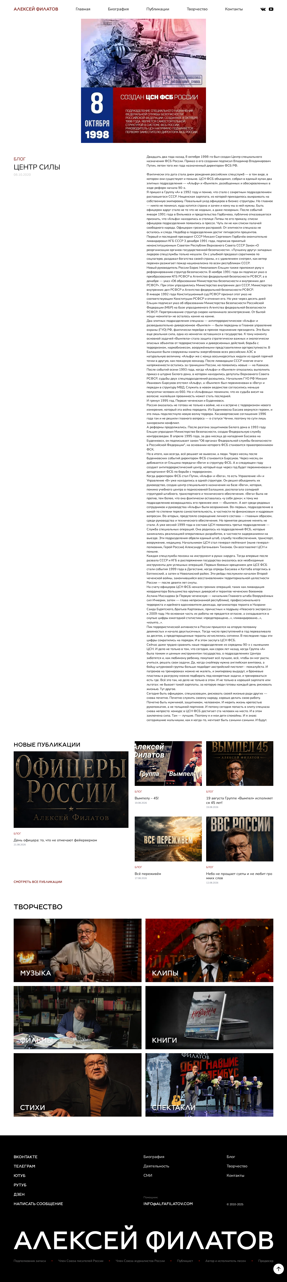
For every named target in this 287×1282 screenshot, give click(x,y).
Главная (83, 9)
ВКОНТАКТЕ (25, 1157)
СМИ (148, 1175)
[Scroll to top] (278, 1269)
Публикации (157, 9)
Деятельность (156, 1166)
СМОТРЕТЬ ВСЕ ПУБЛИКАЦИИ (38, 882)
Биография (118, 9)
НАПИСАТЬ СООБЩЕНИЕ (38, 1203)
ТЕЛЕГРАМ (24, 1166)
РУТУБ (20, 1185)
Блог (231, 1156)
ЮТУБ (19, 1175)
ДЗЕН (19, 1194)
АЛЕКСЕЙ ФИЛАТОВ (36, 9)
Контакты (234, 9)
